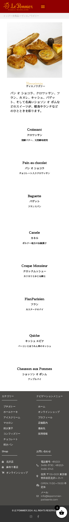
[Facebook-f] (38, 516)
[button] (43, 7)
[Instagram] (31, 516)
